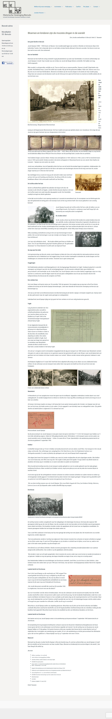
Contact (95, 6)
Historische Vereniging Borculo (17, 15)
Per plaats (86, 6)
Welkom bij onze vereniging (42, 6)
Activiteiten (57, 6)
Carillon (78, 6)
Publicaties (68, 6)
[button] (51, 7)
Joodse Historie (39, 13)
